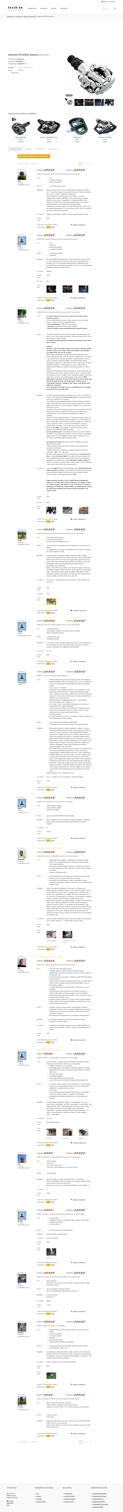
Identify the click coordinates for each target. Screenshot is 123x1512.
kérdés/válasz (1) (53, 149)
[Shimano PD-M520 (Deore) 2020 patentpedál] (69, 101)
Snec (19, 1164)
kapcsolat (10, 1501)
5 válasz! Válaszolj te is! (79, 519)
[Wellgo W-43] (77, 117)
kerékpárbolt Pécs (98, 1507)
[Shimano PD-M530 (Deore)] (49, 117)
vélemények (10, 16)
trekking (38, 1496)
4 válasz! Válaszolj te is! (79, 1040)
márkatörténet (40, 149)
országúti (39, 1499)
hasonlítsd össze (15, 72)
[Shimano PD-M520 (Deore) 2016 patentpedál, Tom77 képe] (109, 102)
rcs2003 (20, 540)
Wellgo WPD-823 (20, 137)
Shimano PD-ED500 (105, 137)
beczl (19, 968)
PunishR (20, 1221)
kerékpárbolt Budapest (99, 1493)
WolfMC (20, 631)
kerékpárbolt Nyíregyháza (100, 1504)
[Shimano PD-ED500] (105, 117)
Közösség (64, 8)
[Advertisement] (61, 35)
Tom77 (20, 319)
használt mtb (68, 1493)
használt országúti (69, 1499)
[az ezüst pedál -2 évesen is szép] (67, 930)
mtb (37, 1493)
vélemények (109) (15, 149)
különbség (20, 139)
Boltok (54, 8)
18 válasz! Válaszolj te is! (80, 1142)
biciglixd (20, 1061)
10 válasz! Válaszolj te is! (80, 610)
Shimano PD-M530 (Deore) (48, 137)
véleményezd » (20, 59)
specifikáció (28, 149)
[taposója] (83, 1128)
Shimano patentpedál (29, 16)
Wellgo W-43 (77, 137)
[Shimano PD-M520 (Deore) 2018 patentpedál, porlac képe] (79, 102)
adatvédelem (10, 1503)
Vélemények (32, 8)
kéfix (8, 1505)
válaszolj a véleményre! (79, 224)
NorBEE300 (21, 859)
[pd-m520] (51, 1248)
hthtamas (20, 1405)
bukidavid (21, 1332)
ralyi (19, 1283)
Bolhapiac (44, 8)
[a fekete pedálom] (51, 930)
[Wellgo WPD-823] (20, 117)
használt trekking (69, 1496)
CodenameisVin (22, 682)
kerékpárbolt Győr (98, 1499)
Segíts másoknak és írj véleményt (35, 156)
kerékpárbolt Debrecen (99, 1496)
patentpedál (18, 16)
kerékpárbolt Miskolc (99, 1501)
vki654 (19, 808)
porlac (19, 246)
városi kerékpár (41, 1501)
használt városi (69, 1501)
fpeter (19, 181)
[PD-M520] (51, 1128)
